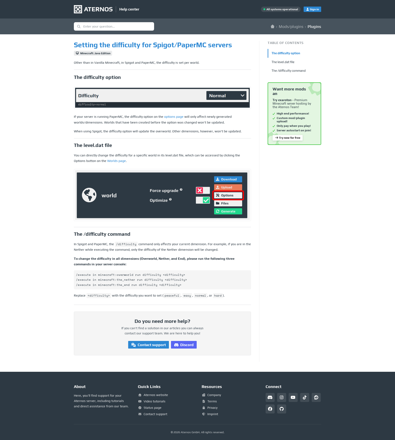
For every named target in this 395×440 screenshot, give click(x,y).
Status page (152, 408)
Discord (187, 345)
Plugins (314, 26)
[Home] (93, 9)
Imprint (212, 414)
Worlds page (116, 161)
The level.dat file (283, 62)
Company (214, 395)
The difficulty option (286, 53)
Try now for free (289, 137)
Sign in (314, 9)
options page (174, 117)
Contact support (152, 345)
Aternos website (156, 395)
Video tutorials (154, 401)
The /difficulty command (289, 70)
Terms (212, 401)
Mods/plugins (291, 26)
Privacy (212, 408)
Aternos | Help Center (272, 26)
